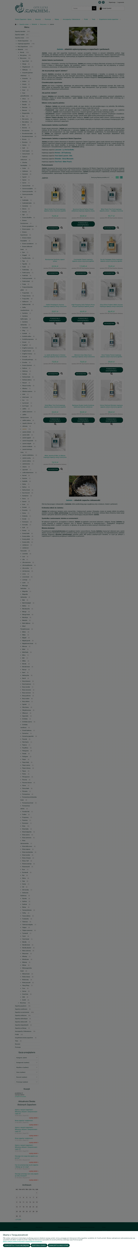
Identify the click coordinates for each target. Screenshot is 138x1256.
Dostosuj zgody (39, 1245)
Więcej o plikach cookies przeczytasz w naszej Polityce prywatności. (22, 1241)
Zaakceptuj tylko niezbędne (16, 1245)
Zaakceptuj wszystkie (58, 1245)
